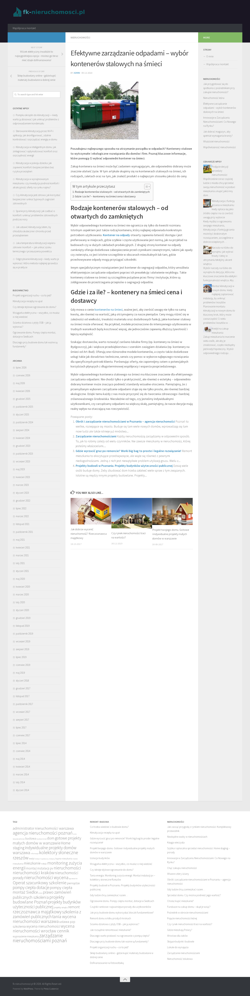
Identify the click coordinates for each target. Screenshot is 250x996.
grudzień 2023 (23, 445)
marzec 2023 (22, 485)
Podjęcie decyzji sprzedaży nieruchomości (220, 170)
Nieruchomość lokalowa (180, 958)
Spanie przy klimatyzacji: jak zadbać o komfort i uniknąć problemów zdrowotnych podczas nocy (35, 215)
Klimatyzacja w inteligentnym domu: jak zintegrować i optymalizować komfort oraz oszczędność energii (35, 151)
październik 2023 (24, 453)
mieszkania (18, 863)
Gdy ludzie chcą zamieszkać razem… (109, 895)
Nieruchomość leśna (213, 98)
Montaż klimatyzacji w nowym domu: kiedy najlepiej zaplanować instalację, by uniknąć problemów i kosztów (218, 294)
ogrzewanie (73, 878)
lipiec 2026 (21, 367)
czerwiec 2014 (23, 751)
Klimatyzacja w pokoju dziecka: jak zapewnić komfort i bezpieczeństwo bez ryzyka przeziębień (33, 167)
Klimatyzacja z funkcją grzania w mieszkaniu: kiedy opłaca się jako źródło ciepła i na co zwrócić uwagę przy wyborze (219, 209)
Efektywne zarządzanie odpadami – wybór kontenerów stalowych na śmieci (219, 107)
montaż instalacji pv (39, 868)
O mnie (209, 56)
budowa (30, 838)
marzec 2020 (22, 594)
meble (75, 859)
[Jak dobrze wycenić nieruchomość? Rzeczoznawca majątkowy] (91, 511)
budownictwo (42, 839)
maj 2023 (20, 469)
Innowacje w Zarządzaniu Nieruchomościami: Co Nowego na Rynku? (219, 121)
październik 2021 (24, 531)
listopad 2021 (22, 524)
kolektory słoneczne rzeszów (45, 855)
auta (75, 834)
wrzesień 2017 (23, 711)
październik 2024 (24, 422)
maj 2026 (20, 383)
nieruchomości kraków (33, 872)
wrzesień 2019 (23, 641)
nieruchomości (67, 868)
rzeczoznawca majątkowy (37, 912)
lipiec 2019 (21, 657)
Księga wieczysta (176, 842)
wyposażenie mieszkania (26, 936)
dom (50, 838)
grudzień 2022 (23, 500)
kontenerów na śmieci (108, 309)
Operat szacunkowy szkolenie (39, 882)
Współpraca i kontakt (24, 28)
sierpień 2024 (22, 430)
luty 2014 (20, 782)
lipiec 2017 (21, 727)
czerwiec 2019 (23, 664)
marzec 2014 (22, 774)
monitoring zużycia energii (47, 865)
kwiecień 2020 (23, 586)
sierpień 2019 (22, 649)
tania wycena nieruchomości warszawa (44, 919)
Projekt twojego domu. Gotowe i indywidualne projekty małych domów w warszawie (170, 534)
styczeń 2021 (22, 571)
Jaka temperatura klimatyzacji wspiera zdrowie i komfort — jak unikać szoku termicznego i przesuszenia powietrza (34, 247)
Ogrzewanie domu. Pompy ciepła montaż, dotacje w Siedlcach (122, 901)
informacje (35, 853)
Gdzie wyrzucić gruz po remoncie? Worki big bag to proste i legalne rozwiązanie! (128, 451)
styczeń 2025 (22, 414)
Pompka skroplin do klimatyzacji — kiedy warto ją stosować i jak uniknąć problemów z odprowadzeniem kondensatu (36, 119)
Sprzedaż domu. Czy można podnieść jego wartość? (194, 895)
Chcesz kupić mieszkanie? (180, 901)
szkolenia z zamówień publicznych (47, 914)
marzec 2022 (22, 516)
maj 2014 (20, 758)
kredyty (52, 859)
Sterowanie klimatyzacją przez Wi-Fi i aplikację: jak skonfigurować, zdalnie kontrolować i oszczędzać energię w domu (35, 135)
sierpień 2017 (22, 719)
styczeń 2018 (22, 680)
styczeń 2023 (22, 492)
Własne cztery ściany (178, 873)
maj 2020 (20, 578)
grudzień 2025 (23, 398)
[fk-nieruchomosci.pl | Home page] (50, 12)
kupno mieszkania (63, 858)
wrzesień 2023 (23, 461)
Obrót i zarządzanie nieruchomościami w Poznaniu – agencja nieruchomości (125, 421)
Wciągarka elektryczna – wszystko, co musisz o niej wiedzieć (121, 864)
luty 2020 (20, 602)
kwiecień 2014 (23, 766)
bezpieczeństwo (19, 839)
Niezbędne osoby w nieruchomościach (187, 836)
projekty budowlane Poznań (38, 899)
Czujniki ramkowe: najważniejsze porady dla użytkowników (120, 906)
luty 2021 (20, 563)
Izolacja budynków (100, 858)
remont (74, 906)
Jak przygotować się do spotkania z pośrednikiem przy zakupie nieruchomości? (219, 88)
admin (77, 72)
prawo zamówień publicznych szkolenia (42, 895)
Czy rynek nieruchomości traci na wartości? (189, 924)
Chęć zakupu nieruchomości (182, 868)
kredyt (32, 858)
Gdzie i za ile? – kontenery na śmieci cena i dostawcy (105, 196)
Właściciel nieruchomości (216, 141)
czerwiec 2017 (23, 735)
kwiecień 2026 (23, 391)
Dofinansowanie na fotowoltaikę (107, 963)
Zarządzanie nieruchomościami (96, 436)
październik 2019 (24, 633)
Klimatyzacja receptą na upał (28, 301)
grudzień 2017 (23, 688)
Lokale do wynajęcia (177, 947)
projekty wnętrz (61, 907)
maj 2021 (20, 539)
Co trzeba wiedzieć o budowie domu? (109, 826)
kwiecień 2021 (23, 547)
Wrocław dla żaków (177, 935)
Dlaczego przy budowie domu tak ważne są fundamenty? (119, 941)
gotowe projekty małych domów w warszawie (47, 840)
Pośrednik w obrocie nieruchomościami (187, 912)
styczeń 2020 (22, 610)
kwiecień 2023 (23, 477)
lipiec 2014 (21, 743)
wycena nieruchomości (43, 926)
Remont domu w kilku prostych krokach (110, 918)
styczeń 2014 (22, 790)
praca (40, 893)
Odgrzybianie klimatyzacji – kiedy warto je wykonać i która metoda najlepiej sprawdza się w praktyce (36, 263)
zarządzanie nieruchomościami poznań (40, 938)
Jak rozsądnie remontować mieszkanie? (110, 930)
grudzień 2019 (23, 618)
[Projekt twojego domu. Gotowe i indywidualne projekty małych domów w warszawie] (172, 511)
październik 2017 (24, 704)
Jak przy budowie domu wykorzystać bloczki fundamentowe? (122, 912)
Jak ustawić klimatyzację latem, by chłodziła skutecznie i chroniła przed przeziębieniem (32, 231)
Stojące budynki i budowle (180, 941)
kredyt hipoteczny (42, 859)
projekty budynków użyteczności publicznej (47, 904)
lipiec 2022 (21, 508)
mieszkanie (32, 863)
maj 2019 (20, 672)
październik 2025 (24, 406)
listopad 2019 (22, 625)
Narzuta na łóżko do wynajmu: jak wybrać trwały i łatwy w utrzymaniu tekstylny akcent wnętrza (218, 256)
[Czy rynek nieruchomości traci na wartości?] (131, 513)
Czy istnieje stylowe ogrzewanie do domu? (34, 307)
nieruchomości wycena (46, 877)
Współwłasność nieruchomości (219, 147)
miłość (44, 863)
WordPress (28, 988)
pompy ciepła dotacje (31, 887)
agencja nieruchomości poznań (43, 833)
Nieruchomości (80, 37)
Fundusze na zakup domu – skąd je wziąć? (189, 906)
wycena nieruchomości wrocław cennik (43, 928)
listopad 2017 (22, 696)
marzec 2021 (22, 555)
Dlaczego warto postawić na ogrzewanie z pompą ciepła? (120, 935)
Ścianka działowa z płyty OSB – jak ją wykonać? (114, 924)
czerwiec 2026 (23, 375)
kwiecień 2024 (23, 438)
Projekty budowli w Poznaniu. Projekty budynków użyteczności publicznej (124, 466)
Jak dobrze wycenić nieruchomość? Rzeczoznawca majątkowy (89, 533)
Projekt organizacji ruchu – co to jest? (32, 295)
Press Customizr (51, 988)
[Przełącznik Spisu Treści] (146, 187)
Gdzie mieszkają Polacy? (179, 930)
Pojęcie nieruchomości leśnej (182, 918)
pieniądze (73, 883)
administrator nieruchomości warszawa (43, 828)
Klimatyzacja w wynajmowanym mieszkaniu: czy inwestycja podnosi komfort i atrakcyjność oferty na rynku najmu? (36, 183)
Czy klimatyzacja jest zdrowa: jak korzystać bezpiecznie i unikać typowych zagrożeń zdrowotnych (36, 199)
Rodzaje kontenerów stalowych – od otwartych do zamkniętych (112, 191)
